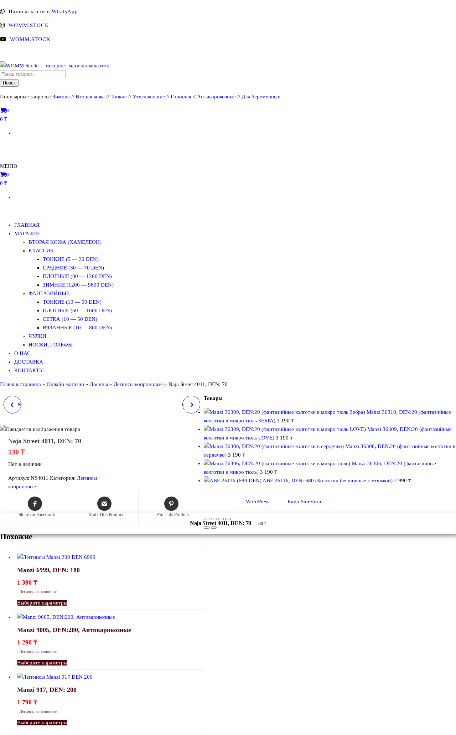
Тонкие (118, 96)
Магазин (27, 233)
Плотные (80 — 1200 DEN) (77, 276)
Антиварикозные (216, 96)
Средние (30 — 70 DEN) (73, 268)
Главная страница (20, 384)
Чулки (37, 336)
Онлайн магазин (65, 384)
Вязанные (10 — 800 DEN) (77, 327)
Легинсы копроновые (138, 384)
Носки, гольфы (50, 345)
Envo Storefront (305, 501)
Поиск (9, 83)
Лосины (99, 384)
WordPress (257, 501)
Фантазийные (48, 293)
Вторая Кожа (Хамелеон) (65, 242)
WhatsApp (65, 11)
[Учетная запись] (2, 147)
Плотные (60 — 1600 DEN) (77, 310)
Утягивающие (149, 96)
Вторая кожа (90, 96)
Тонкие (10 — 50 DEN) (72, 302)
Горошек (181, 96)
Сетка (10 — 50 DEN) (70, 319)
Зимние (61, 96)
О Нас (22, 353)
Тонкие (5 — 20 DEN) (71, 259)
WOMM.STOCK (29, 25)
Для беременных (261, 96)
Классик (41, 250)
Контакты (29, 370)
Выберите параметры (42, 603)
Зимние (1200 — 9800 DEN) (78, 285)
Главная (27, 225)
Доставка (28, 362)
